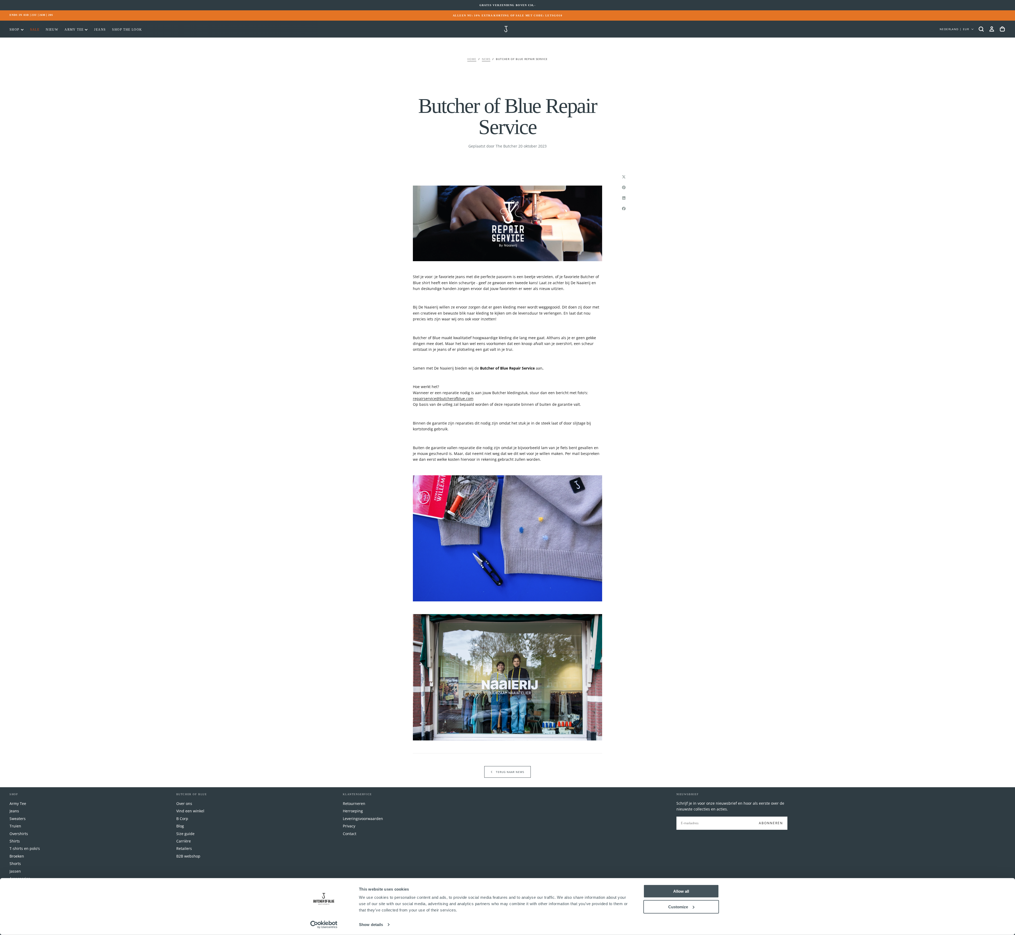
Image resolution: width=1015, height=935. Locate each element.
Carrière (183, 841)
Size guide (185, 833)
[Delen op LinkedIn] (624, 198)
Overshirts (19, 833)
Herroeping (353, 810)
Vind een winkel (190, 810)
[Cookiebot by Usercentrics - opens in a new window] (324, 925)
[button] (981, 29)
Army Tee (74, 29)
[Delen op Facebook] (624, 208)
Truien (15, 825)
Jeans (100, 29)
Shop (15, 29)
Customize (678, 906)
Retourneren (354, 803)
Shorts (15, 863)
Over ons (184, 803)
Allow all (681, 891)
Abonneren (771, 823)
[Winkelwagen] (1002, 29)
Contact (349, 833)
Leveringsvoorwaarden (363, 818)
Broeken (17, 856)
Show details (371, 924)
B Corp (182, 818)
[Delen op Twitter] (624, 177)
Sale (35, 29)
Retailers (184, 848)
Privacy (349, 825)
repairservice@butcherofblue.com (443, 398)
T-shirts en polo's (25, 848)
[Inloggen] (992, 29)
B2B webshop (188, 856)
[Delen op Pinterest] (624, 187)
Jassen (15, 871)
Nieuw (52, 29)
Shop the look (127, 29)
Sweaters (18, 818)
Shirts (15, 841)
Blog (180, 825)
